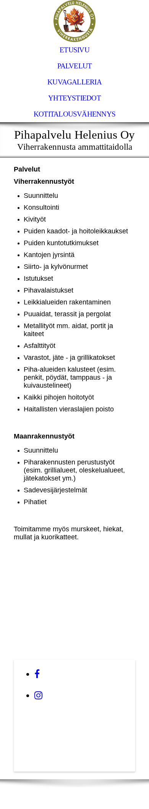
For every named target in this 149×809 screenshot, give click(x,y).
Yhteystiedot (74, 98)
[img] (74, 21)
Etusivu (74, 50)
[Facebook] (37, 674)
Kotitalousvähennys (74, 114)
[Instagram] (38, 696)
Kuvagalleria (74, 82)
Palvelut (74, 66)
